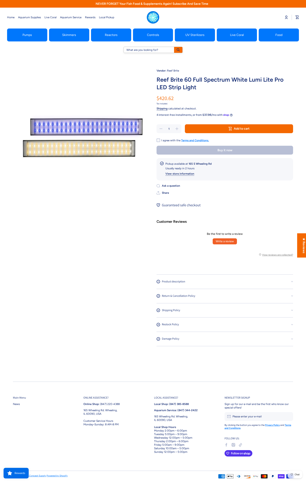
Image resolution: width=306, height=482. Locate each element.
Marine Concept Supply (34, 475)
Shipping (162, 108)
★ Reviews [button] (304, 245)
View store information (179, 173)
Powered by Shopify (57, 475)
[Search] (178, 50)
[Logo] (153, 17)
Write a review (225, 241)
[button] (163, 193)
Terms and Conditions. (195, 140)
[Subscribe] (288, 416)
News (16, 404)
